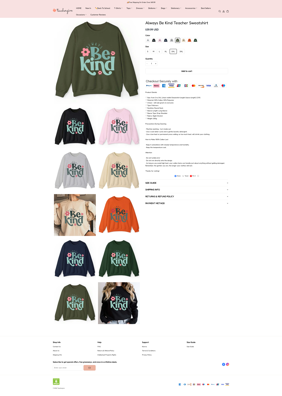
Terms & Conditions (148, 350)
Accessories (190, 8)
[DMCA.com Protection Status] (56, 384)
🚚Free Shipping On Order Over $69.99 (141, 2)
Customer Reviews (98, 14)
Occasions (80, 14)
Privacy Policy (147, 355)
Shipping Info (57, 355)
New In (88, 8)
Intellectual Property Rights (106, 355)
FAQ (99, 346)
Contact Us (57, 346)
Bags (163, 8)
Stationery (175, 8)
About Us (56, 350)
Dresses (139, 8)
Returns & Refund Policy (105, 350)
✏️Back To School (102, 8)
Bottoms (151, 8)
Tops (128, 8)
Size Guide (190, 346)
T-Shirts (117, 8)
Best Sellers (206, 8)
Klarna (144, 346)
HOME (79, 8)
